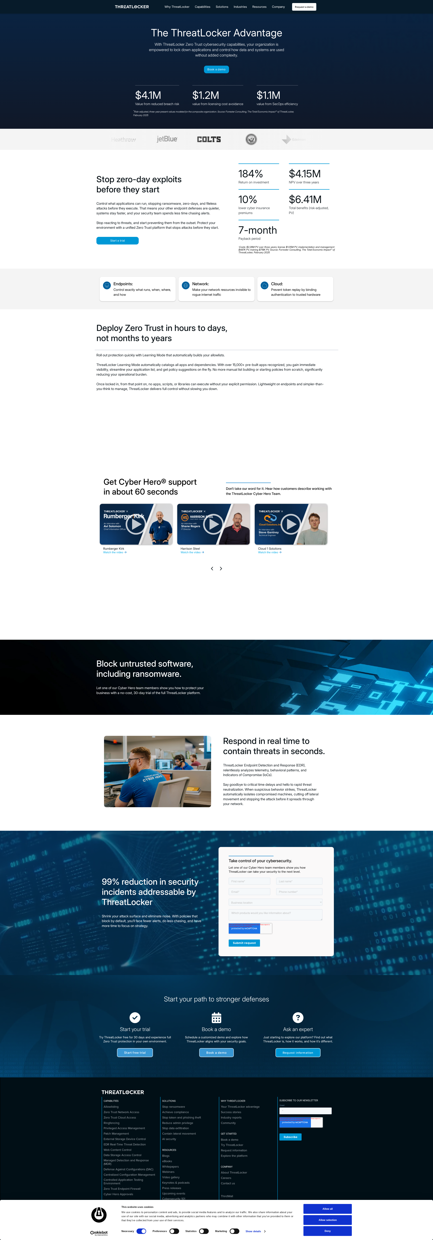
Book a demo (216, 69)
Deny (328, 1231)
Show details (253, 1231)
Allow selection (328, 1220)
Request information (298, 1053)
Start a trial (117, 240)
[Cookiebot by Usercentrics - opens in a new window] (99, 1233)
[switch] (174, 1231)
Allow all (328, 1208)
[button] (177, 7)
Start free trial (135, 1052)
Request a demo (304, 6)
